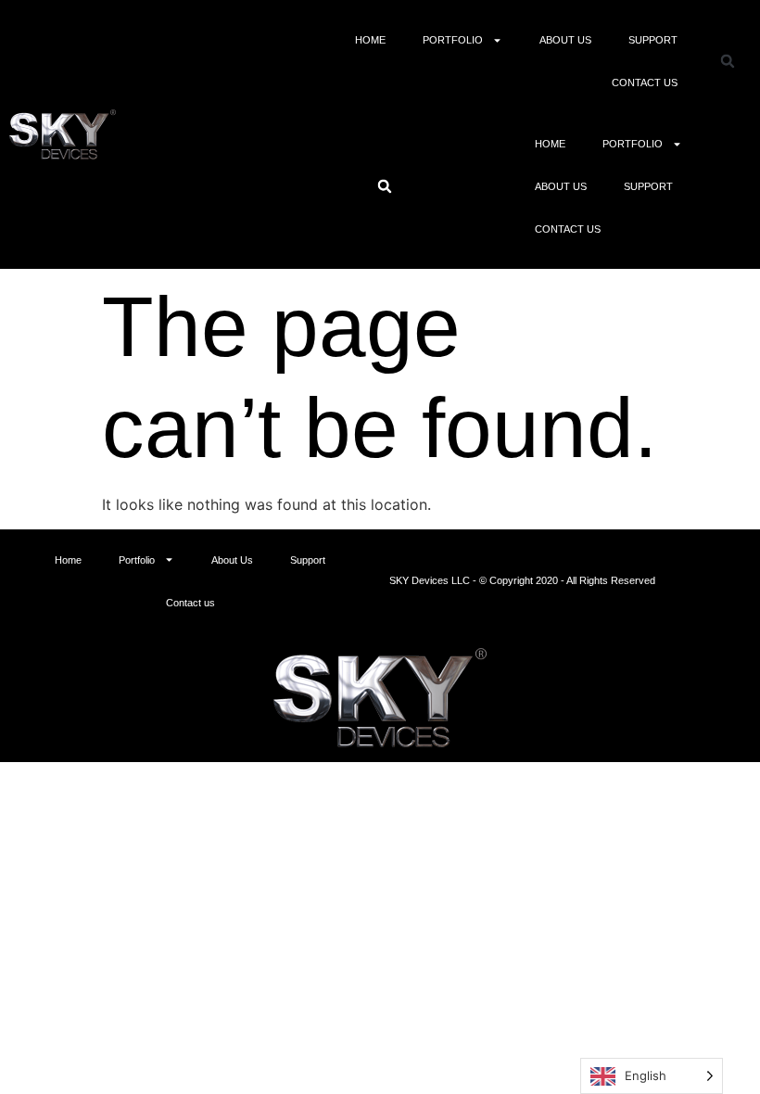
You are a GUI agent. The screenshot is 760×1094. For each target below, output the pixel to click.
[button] (728, 61)
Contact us (645, 82)
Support (653, 39)
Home (370, 39)
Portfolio (453, 39)
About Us (565, 39)
